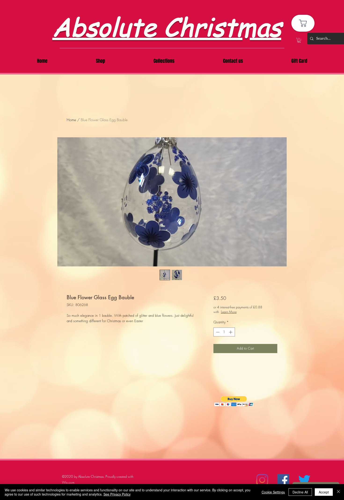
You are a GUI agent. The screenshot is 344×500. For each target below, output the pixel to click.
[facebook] (283, 480)
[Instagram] (262, 480)
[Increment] (231, 332)
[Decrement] (217, 332)
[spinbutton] (224, 332)
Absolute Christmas (166, 26)
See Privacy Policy (117, 494)
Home (71, 119)
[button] (299, 40)
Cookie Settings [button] (273, 492)
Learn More (248, 312)
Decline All (300, 492)
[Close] (338, 492)
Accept (324, 492)
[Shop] (303, 23)
